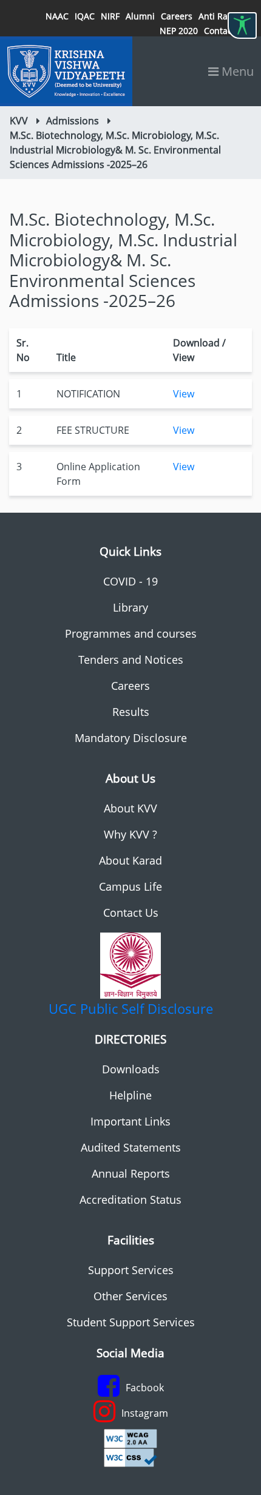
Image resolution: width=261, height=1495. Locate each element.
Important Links (130, 1121)
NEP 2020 (179, 30)
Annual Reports (131, 1173)
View (183, 393)
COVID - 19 (130, 581)
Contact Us (130, 912)
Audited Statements (131, 1147)
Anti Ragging (224, 16)
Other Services (130, 1296)
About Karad (130, 860)
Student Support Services (131, 1322)
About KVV (130, 808)
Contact (219, 30)
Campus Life (130, 886)
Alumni (140, 16)
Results (130, 711)
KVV (19, 120)
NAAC (57, 16)
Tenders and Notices (130, 659)
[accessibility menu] (242, 25)
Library (130, 607)
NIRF (110, 16)
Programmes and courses (131, 633)
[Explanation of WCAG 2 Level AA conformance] (130, 1437)
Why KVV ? (130, 834)
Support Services (131, 1270)
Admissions (72, 120)
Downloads (131, 1069)
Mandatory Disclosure (131, 738)
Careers (176, 16)
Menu (236, 71)
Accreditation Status (130, 1199)
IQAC (85, 16)
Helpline (130, 1095)
